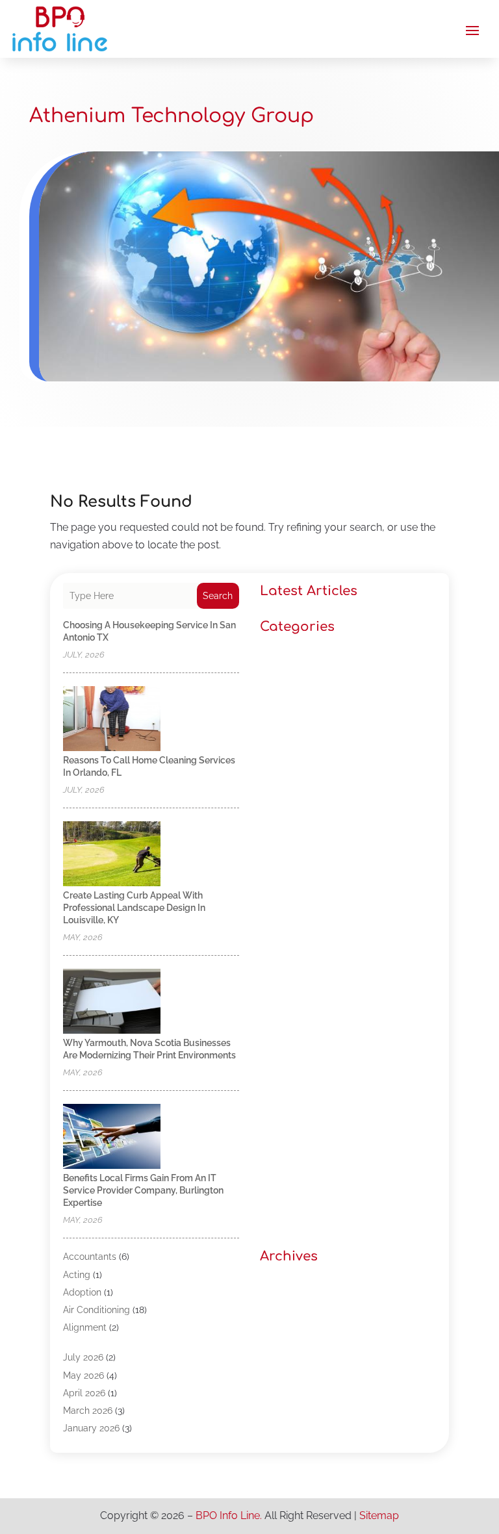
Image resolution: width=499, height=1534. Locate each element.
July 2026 (83, 1357)
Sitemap (379, 1515)
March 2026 (87, 1410)
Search (218, 596)
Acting (76, 1275)
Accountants (89, 1256)
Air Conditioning (96, 1310)
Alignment (85, 1327)
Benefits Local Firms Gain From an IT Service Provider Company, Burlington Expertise (143, 1190)
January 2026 (91, 1428)
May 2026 (83, 1375)
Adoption (82, 1292)
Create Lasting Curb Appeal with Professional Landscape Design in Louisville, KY (134, 907)
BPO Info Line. (229, 1515)
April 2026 (84, 1393)
